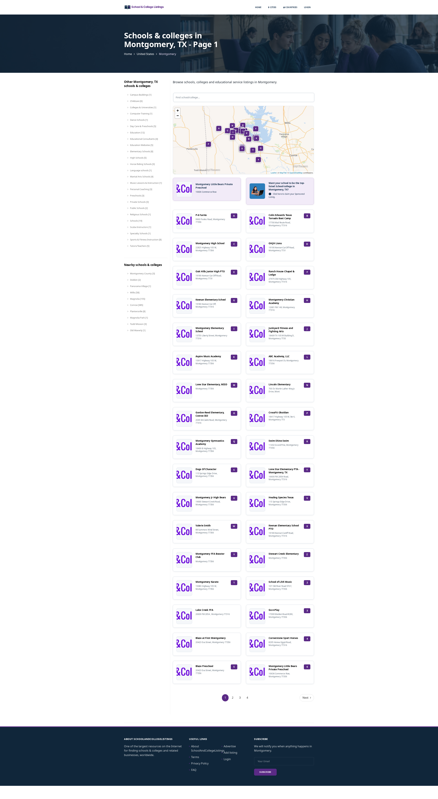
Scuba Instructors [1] (140, 227)
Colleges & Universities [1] (143, 107)
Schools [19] (136, 220)
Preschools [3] (137, 195)
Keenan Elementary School (211, 299)
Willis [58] (134, 292)
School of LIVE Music (280, 581)
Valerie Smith (203, 525)
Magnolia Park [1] (139, 317)
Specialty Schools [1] (140, 233)
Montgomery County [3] (142, 273)
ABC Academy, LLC (279, 356)
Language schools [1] (141, 170)
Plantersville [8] (137, 311)
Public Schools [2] (139, 208)
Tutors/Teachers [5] (139, 245)
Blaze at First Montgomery (211, 638)
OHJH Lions (275, 243)
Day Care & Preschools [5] (143, 126)
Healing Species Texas (281, 497)
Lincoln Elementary (279, 384)
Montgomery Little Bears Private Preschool (283, 667)
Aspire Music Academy (208, 356)
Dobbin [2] (135, 279)
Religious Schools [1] (140, 214)
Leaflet (273, 172)
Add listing (230, 752)
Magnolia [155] (137, 298)
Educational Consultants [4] (144, 138)
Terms (195, 757)
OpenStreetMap (295, 172)
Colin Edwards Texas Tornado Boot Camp (280, 216)
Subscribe (265, 772)
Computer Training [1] (141, 113)
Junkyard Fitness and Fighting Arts (281, 329)
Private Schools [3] (139, 201)
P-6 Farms (201, 215)
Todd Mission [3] (138, 324)
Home (258, 7)
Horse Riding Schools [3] (142, 164)
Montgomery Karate (207, 581)
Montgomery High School (210, 243)
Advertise (230, 746)
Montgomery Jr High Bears (211, 497)
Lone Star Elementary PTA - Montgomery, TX (284, 470)
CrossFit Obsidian (279, 412)
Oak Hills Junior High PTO (210, 271)
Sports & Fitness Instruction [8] (146, 239)
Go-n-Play (274, 609)
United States (145, 54)
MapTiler (283, 172)
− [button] (178, 116)
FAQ (193, 770)
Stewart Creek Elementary (284, 553)
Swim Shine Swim (279, 440)
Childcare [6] (136, 101)
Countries (291, 7)
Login (307, 7)
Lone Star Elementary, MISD (211, 384)
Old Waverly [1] (137, 330)
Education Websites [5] (141, 145)
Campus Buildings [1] (140, 94)
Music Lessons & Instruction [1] (146, 182)
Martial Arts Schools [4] (141, 176)
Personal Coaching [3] (141, 189)
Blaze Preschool (204, 666)
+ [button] (178, 110)
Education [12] (137, 132)
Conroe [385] (136, 305)
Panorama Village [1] (140, 286)
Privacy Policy (200, 763)
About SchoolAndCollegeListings (207, 748)
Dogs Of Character (206, 469)
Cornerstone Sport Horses (283, 638)
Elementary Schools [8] (141, 151)
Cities (272, 7)
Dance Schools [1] (139, 119)
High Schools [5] (138, 157)
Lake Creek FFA (204, 609)
